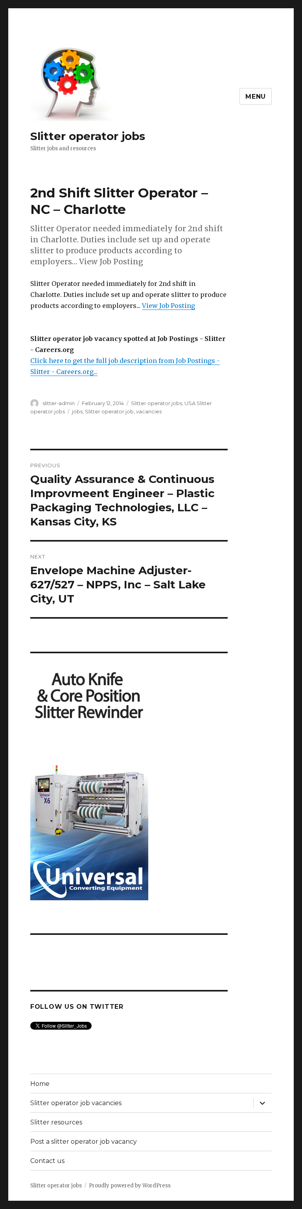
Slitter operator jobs (87, 136)
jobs (77, 411)
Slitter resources (56, 1122)
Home (40, 1083)
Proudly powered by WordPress (130, 1185)
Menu (255, 96)
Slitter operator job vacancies (76, 1103)
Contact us (47, 1161)
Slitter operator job (109, 411)
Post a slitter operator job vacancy (83, 1141)
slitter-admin (58, 403)
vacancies (149, 411)
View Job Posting (168, 306)
